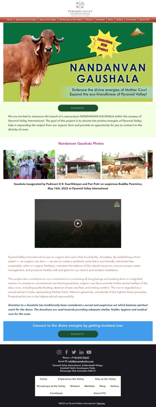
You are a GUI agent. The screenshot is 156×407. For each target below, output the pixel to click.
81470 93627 (82, 357)
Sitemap (101, 403)
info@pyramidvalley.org (80, 361)
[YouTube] (89, 352)
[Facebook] (66, 352)
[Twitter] (74, 352)
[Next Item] (147, 164)
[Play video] (78, 223)
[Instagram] (59, 352)
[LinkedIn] (81, 352)
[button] (26, 19)
